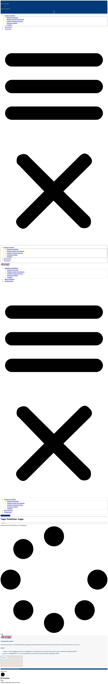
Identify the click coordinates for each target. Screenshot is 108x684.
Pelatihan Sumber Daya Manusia (15, 19)
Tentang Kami (8, 29)
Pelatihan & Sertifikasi (10, 15)
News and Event (8, 27)
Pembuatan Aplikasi (12, 23)
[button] (54, 138)
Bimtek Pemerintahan (12, 17)
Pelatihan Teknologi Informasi (15, 21)
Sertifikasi (9, 25)
